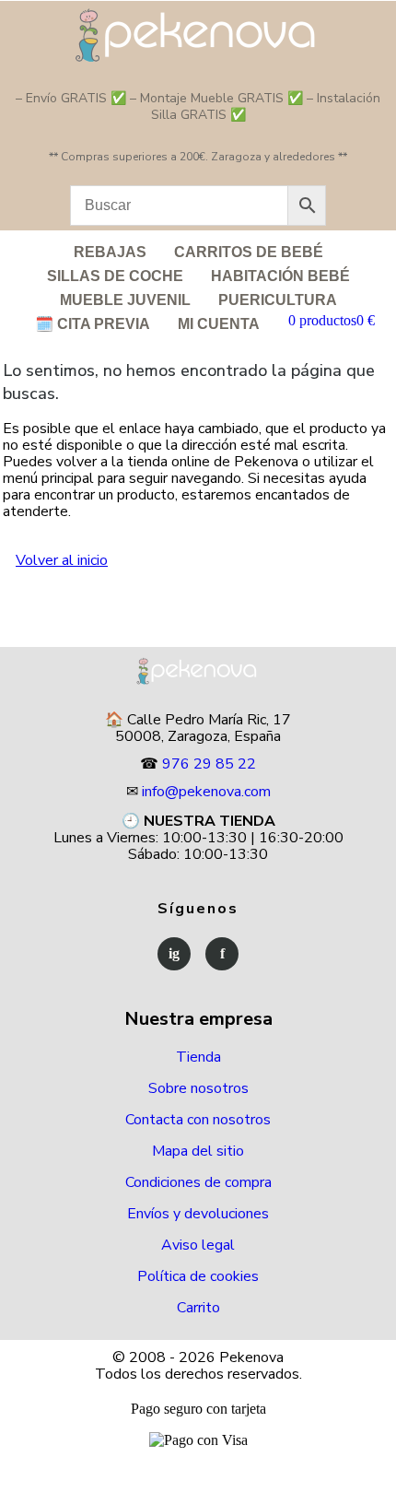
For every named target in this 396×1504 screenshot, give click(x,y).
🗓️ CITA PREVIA (92, 324)
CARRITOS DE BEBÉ (248, 252)
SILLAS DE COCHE (115, 276)
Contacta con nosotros (198, 1120)
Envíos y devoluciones (198, 1214)
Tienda (198, 1057)
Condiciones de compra (198, 1182)
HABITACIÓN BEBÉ (280, 276)
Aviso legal (198, 1245)
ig (174, 953)
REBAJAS (110, 252)
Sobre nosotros (198, 1088)
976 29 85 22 (209, 764)
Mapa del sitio (198, 1151)
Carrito (198, 1308)
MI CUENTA (219, 324)
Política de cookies (198, 1276)
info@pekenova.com (206, 791)
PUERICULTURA (277, 300)
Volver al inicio (62, 560)
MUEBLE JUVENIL (125, 300)
